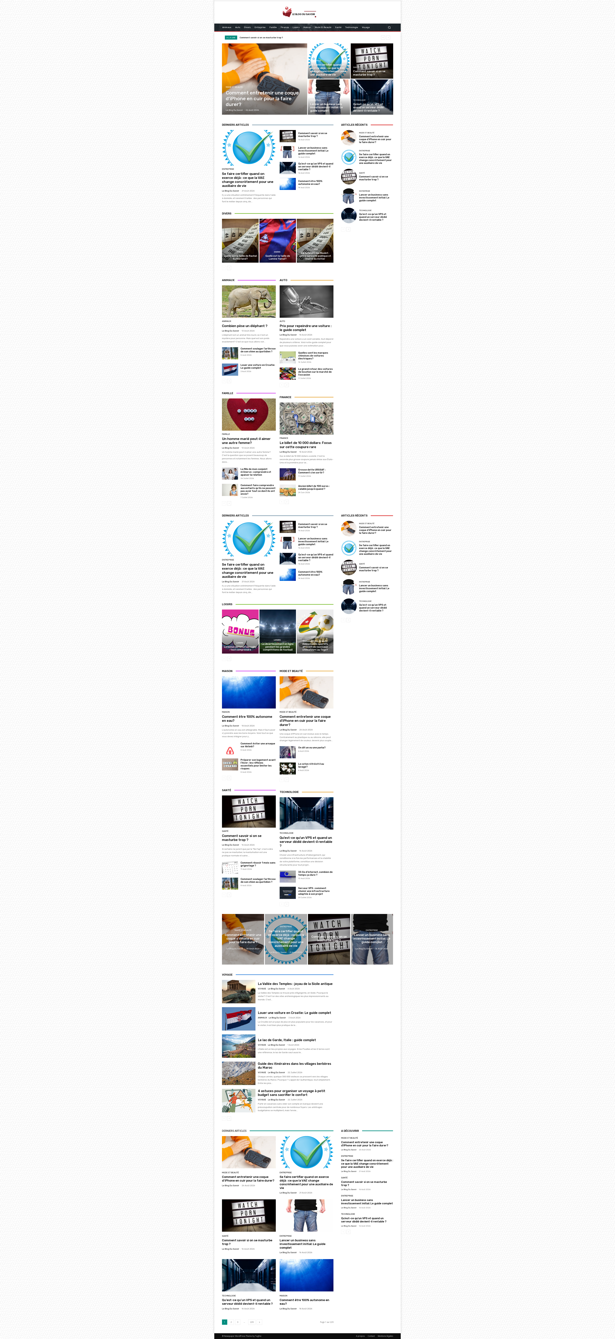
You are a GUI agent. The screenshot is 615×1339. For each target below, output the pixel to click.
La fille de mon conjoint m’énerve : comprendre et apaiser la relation (256, 472)
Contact (371, 1336)
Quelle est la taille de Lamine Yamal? (277, 257)
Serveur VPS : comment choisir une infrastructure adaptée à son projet (314, 891)
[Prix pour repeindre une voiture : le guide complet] (306, 301)
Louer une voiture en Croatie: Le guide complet (258, 366)
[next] (388, 38)
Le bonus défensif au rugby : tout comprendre (240, 648)
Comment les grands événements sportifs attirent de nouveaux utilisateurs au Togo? (315, 645)
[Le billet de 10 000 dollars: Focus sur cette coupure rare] (306, 418)
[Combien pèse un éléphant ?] (249, 301)
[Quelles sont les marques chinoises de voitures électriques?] (288, 357)
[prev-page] (224, 268)
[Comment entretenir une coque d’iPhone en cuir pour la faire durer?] (264, 79)
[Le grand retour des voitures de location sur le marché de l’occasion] (288, 374)
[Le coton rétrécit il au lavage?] (288, 768)
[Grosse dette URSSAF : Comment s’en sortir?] (288, 474)
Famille (226, 434)
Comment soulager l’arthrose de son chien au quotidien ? (258, 350)
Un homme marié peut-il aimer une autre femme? (246, 441)
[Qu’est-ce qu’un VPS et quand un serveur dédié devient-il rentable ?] (372, 97)
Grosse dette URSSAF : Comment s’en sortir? (311, 471)
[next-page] (229, 268)
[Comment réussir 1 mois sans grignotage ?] (230, 867)
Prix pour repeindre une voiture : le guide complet (306, 328)
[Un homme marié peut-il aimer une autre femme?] (249, 414)
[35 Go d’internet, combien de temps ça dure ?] (288, 877)
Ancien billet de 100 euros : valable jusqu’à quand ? (314, 487)
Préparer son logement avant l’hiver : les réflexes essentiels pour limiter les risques (258, 764)
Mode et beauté (234, 87)
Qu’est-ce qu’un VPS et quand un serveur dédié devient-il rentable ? (315, 166)
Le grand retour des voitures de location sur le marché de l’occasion (315, 372)
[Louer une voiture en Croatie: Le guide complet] (230, 370)
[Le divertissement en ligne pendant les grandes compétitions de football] (277, 631)
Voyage (262, 989)
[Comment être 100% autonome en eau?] (288, 184)
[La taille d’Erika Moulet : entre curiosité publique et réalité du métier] (315, 241)
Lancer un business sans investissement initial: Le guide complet (277, 37)
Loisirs (239, 643)
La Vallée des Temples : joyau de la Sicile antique (295, 984)
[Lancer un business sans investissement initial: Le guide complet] (329, 97)
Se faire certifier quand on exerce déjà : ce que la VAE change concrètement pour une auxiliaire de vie (247, 180)
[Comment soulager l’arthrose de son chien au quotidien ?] (230, 353)
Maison (226, 712)
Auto (282, 321)
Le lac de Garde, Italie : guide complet (287, 1040)
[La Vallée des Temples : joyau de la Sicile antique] (238, 991)
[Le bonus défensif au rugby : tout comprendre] (240, 631)
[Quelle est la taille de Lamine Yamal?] (277, 241)
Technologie (359, 100)
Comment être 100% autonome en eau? (310, 182)
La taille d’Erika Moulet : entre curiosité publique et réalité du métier (315, 256)
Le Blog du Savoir (230, 191)
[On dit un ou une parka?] (288, 752)
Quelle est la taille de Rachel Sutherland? (240, 257)
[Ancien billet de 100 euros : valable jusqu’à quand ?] (288, 491)
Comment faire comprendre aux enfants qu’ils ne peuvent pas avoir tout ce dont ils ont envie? (258, 489)
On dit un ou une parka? (312, 747)
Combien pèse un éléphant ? (244, 326)
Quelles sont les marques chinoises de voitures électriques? (313, 355)
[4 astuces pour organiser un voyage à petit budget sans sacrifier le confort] (238, 1100)
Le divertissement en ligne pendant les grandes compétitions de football (278, 647)
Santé (356, 67)
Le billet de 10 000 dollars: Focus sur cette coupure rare (306, 445)
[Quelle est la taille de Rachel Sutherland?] (240, 241)
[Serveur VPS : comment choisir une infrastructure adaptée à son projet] (288, 893)
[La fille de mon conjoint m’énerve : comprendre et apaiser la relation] (230, 474)
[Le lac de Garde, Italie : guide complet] (238, 1046)
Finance (284, 438)
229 (252, 1322)
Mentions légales (385, 1336)
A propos (360, 1336)
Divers (240, 252)
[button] (389, 27)
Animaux (226, 321)
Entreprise (315, 61)
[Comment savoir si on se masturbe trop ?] (372, 61)
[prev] (383, 38)
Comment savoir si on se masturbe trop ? (312, 135)
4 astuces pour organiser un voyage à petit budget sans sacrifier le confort (291, 1093)
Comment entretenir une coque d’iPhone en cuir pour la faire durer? (375, 139)
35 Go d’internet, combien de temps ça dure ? (315, 873)
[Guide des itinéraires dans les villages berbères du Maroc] (238, 1073)
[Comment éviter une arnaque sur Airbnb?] (230, 748)
